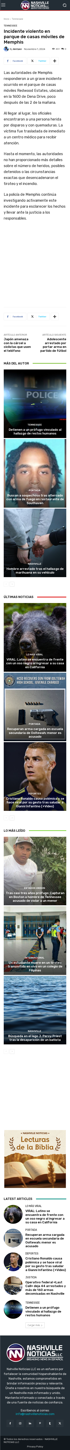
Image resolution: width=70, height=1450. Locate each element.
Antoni (17, 49)
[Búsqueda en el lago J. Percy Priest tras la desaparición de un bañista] (35, 1010)
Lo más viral (34, 654)
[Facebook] (10, 1423)
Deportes (34, 793)
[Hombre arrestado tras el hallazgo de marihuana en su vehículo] (35, 543)
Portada (34, 490)
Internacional (34, 957)
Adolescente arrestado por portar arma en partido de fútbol (53, 344)
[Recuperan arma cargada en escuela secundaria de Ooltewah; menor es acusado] (35, 707)
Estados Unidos (34, 888)
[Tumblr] (50, 1423)
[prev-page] (6, 584)
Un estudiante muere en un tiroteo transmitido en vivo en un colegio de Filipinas (35, 966)
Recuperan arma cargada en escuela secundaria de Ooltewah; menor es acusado (35, 732)
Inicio (6, 18)
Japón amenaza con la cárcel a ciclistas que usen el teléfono (17, 344)
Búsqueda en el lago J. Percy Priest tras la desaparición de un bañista (35, 1038)
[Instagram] (20, 1423)
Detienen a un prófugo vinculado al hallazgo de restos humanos (35, 431)
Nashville (34, 564)
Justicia (31, 1277)
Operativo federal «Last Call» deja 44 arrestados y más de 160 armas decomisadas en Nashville (45, 1287)
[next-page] (12, 584)
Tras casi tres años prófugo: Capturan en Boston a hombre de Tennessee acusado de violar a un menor (35, 896)
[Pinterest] (40, 1423)
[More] (55, 61)
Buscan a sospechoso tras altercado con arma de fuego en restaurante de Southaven (35, 499)
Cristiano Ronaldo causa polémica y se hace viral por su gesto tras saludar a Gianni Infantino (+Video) (35, 802)
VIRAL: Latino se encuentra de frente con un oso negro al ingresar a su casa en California (35, 663)
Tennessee (17, 18)
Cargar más (34, 1325)
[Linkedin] (30, 1423)
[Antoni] (7, 49)
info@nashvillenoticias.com (35, 1414)
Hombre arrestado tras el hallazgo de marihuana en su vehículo (35, 570)
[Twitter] (59, 1423)
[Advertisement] (35, 265)
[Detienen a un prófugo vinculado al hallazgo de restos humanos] (35, 403)
